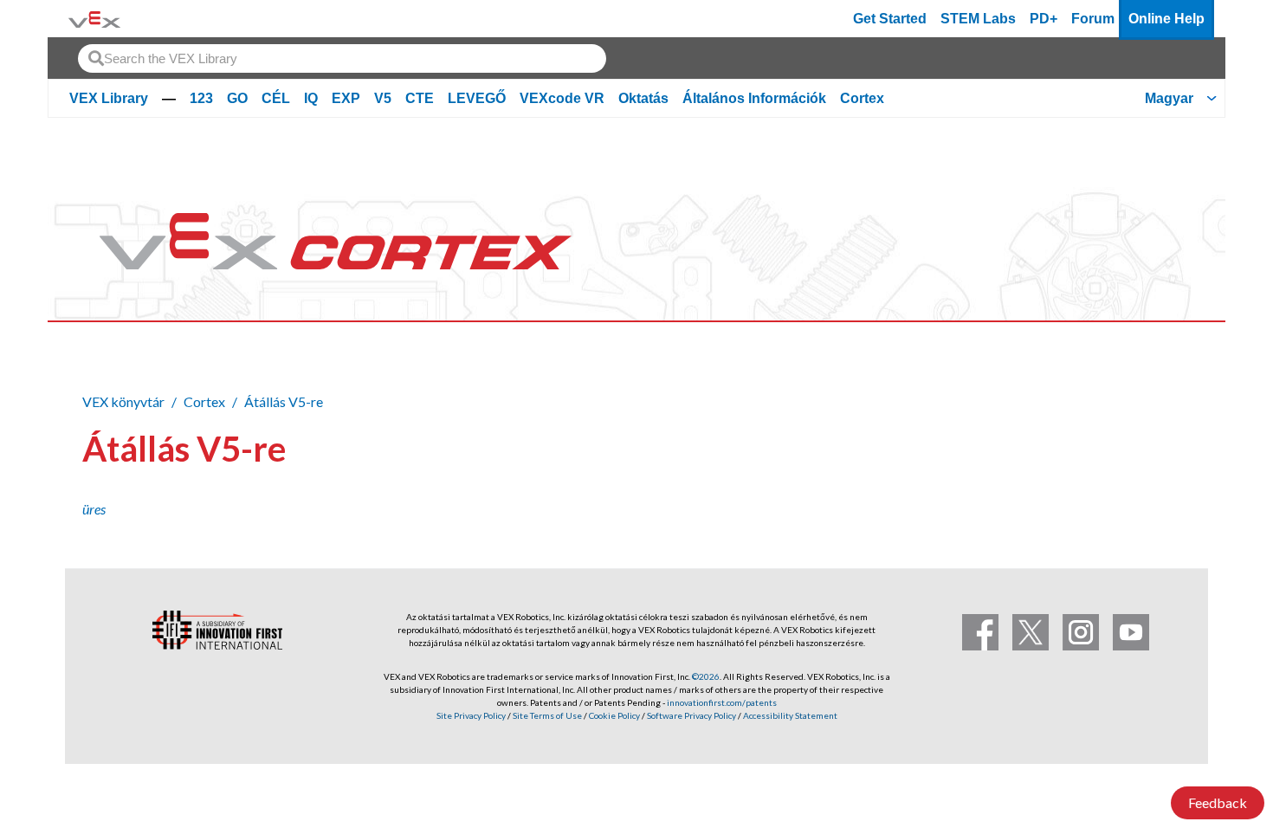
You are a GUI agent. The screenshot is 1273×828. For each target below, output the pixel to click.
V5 (382, 98)
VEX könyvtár (123, 401)
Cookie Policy (614, 715)
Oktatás (643, 98)
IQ (311, 98)
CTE (419, 98)
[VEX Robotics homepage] (94, 18)
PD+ (1043, 18)
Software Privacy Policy (691, 715)
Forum (1093, 18)
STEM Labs (978, 18)
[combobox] (342, 58)
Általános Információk (754, 98)
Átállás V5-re (283, 401)
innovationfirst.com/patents (722, 702)
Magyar (1169, 98)
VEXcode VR (562, 98)
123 (201, 98)
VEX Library (108, 98)
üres (94, 509)
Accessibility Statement (790, 715)
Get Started (890, 18)
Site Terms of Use (546, 715)
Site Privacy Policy (471, 715)
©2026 (706, 676)
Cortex (862, 98)
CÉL (276, 98)
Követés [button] (1142, 445)
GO (237, 98)
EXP (346, 98)
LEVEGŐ (477, 98)
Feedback (1217, 802)
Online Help (1166, 18)
